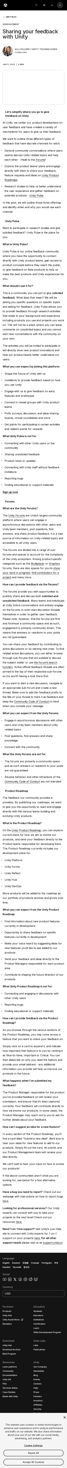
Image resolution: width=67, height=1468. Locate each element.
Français (35, 1263)
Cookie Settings (33, 1445)
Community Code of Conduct (31, 701)
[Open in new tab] (21, 1319)
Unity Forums (16, 515)
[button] (33, 61)
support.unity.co (53, 1242)
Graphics (54, 563)
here (5, 1201)
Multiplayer (38, 563)
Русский (17, 1267)
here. (19, 1221)
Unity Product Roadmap (26, 830)
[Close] (65, 1417)
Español (6, 1267)
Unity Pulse (36, 195)
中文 (56, 1263)
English (6, 1263)
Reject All (33, 1453)
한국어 (26, 1267)
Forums (40, 159)
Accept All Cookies (33, 1462)
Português (47, 1263)
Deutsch (16, 1263)
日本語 (25, 1263)
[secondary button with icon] (60, 5)
